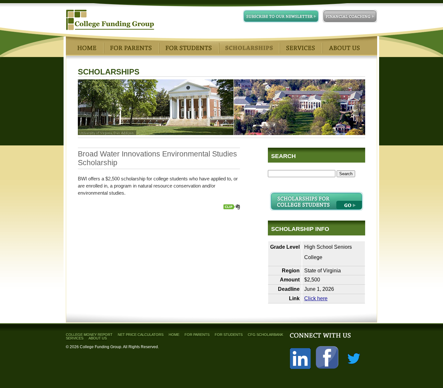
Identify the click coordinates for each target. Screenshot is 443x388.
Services (74, 338)
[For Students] (188, 48)
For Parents (197, 335)
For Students (229, 335)
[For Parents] (131, 48)
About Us (98, 338)
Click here (316, 298)
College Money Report (89, 335)
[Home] (87, 48)
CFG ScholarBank (265, 335)
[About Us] (344, 48)
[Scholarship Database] (249, 48)
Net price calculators (140, 335)
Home (174, 335)
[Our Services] (300, 48)
